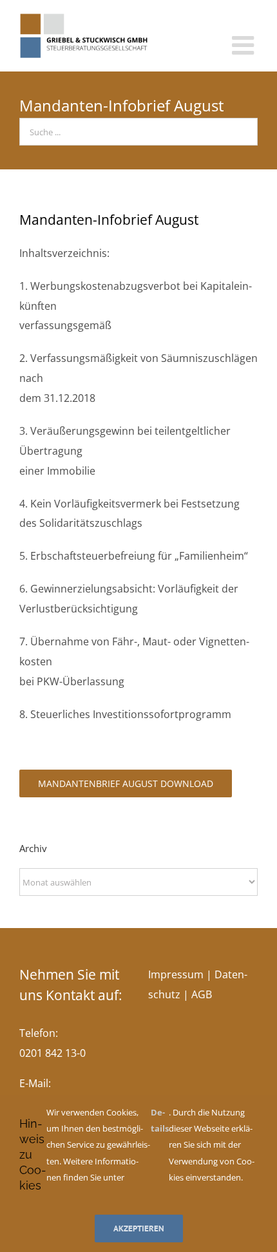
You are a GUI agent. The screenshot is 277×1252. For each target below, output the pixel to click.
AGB (201, 994)
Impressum (176, 974)
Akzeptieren (138, 1228)
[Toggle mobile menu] (245, 45)
